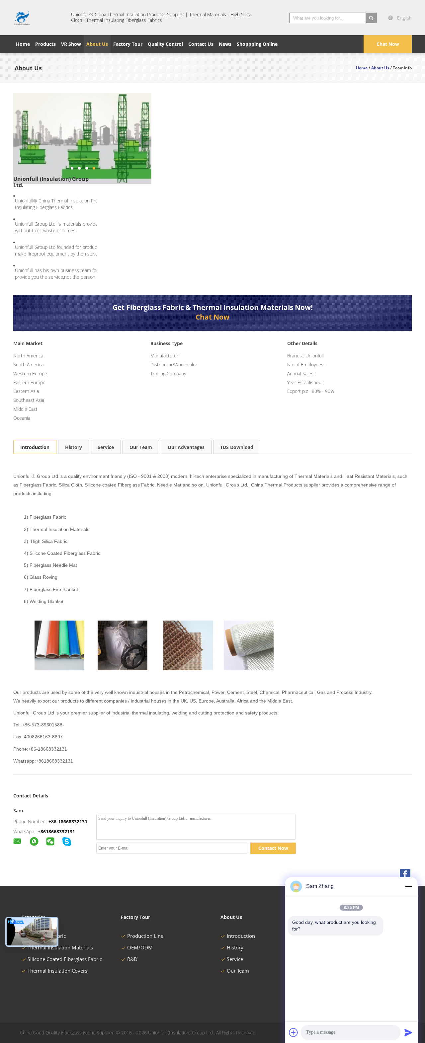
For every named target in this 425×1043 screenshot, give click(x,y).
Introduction (34, 447)
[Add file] (293, 1032)
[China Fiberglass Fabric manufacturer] (38, 17)
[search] (371, 18)
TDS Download (236, 447)
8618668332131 (58, 831)
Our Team (140, 447)
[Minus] (408, 886)
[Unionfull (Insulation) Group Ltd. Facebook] (405, 874)
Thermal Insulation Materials (60, 947)
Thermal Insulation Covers (57, 970)
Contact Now (273, 848)
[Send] (408, 1032)
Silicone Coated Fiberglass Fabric (65, 959)
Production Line (145, 935)
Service (106, 447)
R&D (132, 959)
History (73, 447)
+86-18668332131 (67, 821)
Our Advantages (186, 447)
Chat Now (388, 44)
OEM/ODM (140, 947)
